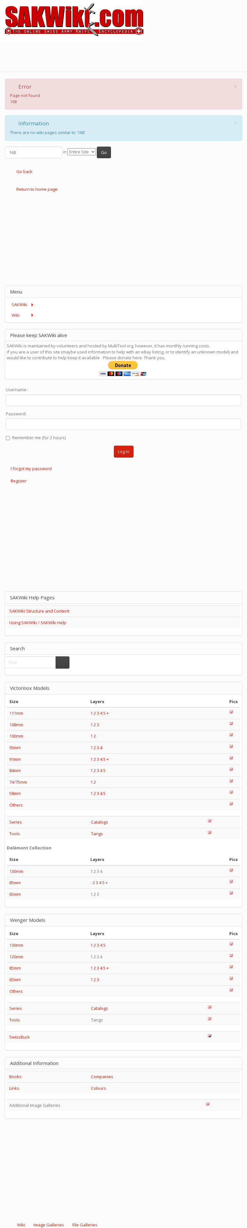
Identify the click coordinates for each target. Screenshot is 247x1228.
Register (19, 481)
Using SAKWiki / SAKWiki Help (37, 622)
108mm (16, 725)
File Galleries (84, 1225)
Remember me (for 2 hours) (39, 437)
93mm (15, 747)
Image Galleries (48, 1225)
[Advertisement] (130, 55)
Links (14, 1088)
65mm (15, 894)
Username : (17, 389)
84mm (15, 770)
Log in (123, 451)
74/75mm (18, 782)
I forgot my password (31, 468)
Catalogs (99, 822)
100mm (16, 736)
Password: (16, 414)
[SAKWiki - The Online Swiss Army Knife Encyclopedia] (71, 20)
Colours (98, 1088)
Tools (14, 833)
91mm (15, 759)
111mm (16, 713)
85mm (15, 882)
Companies (102, 1076)
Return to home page (36, 189)
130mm (16, 871)
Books (15, 1076)
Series (15, 822)
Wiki (21, 1225)
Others (16, 805)
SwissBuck (19, 1037)
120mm (16, 957)
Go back (23, 171)
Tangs (97, 833)
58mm (15, 793)
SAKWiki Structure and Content (39, 611)
